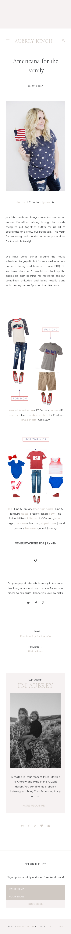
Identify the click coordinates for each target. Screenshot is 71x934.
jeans (46, 202)
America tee (39, 415)
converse (13, 415)
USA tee (32, 518)
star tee (21, 202)
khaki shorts (28, 419)
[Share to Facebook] (36, 602)
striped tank (48, 523)
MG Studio (56, 926)
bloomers (31, 528)
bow (52, 513)
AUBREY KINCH (34, 41)
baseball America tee (21, 410)
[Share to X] (28, 602)
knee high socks (43, 509)
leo (10, 509)
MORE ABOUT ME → (35, 805)
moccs (24, 513)
